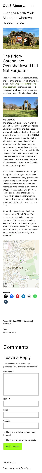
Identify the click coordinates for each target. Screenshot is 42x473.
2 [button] (10, 198)
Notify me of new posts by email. (21, 440)
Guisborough (28, 321)
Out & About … (14, 6)
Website (6, 421)
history (5, 332)
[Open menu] (32, 5)
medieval (12, 332)
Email (6, 410)
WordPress (26, 468)
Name (6, 399)
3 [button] (11, 235)
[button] (21, 261)
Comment (8, 372)
